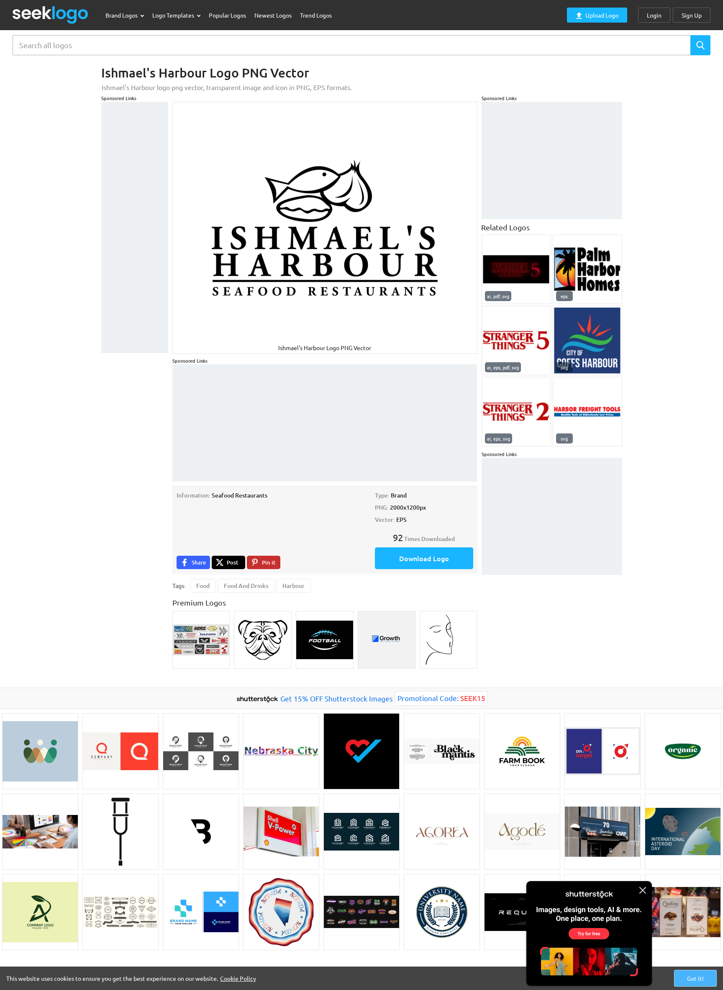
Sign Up (692, 15)
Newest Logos (273, 15)
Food (203, 586)
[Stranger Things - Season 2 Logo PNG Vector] (516, 411)
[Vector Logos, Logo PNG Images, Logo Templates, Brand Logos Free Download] (51, 14)
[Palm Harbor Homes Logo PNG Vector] (587, 269)
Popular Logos (227, 15)
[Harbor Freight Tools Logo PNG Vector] (587, 411)
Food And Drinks (246, 586)
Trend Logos (316, 15)
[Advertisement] (134, 227)
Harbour (293, 586)
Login (654, 15)
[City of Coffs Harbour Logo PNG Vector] (587, 340)
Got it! (695, 978)
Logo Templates (173, 15)
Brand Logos (122, 15)
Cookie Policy (238, 978)
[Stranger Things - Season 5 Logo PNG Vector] (516, 269)
